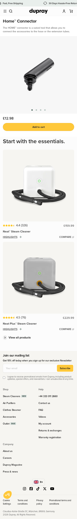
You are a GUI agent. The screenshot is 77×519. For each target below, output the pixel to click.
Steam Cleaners (11, 396)
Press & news (10, 471)
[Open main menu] (5, 11)
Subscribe (65, 368)
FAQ (40, 410)
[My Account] (64, 11)
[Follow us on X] (45, 489)
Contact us (44, 403)
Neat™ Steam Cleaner (16, 231)
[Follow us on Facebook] (31, 489)
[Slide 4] (45, 110)
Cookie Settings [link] (7, 502)
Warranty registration (49, 437)
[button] (11, 11)
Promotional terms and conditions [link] (60, 502)
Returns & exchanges (50, 430)
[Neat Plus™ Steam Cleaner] (38, 278)
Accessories (9, 417)
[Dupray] (38, 11)
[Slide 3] (40, 110)
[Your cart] (71, 11)
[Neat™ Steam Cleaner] (38, 185)
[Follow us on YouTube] (52, 489)
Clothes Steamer (12, 410)
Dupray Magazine (12, 465)
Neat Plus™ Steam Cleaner (20, 324)
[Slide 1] (32, 110)
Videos (42, 417)
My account (44, 423)
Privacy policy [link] (39, 502)
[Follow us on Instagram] (24, 489)
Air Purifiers (9, 403)
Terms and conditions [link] (23, 502)
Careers (7, 458)
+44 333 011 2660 (48, 396)
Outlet (6, 423)
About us (8, 451)
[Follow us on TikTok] (38, 489)
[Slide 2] (36, 110)
